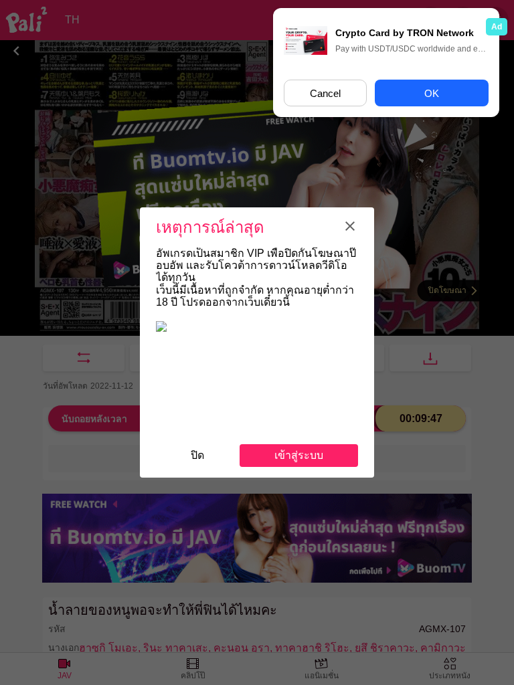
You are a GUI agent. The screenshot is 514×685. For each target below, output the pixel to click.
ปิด (197, 455)
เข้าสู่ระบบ (298, 455)
